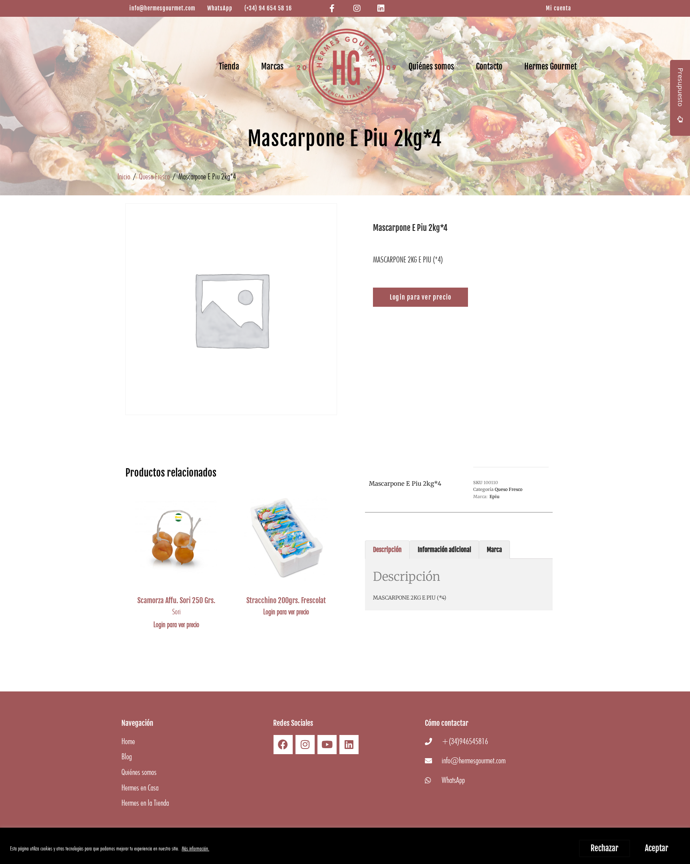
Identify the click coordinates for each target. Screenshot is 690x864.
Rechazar (605, 848)
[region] (345, 846)
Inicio (123, 176)
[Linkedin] (349, 745)
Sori (176, 611)
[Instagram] (305, 745)
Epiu (495, 496)
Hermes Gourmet (550, 67)
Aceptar (656, 848)
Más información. (195, 848)
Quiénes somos (431, 67)
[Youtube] (327, 745)
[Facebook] (283, 745)
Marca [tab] (494, 550)
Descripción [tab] (387, 550)
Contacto (489, 67)
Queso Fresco (154, 176)
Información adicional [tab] (444, 550)
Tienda (229, 67)
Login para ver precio (176, 624)
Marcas (272, 67)
